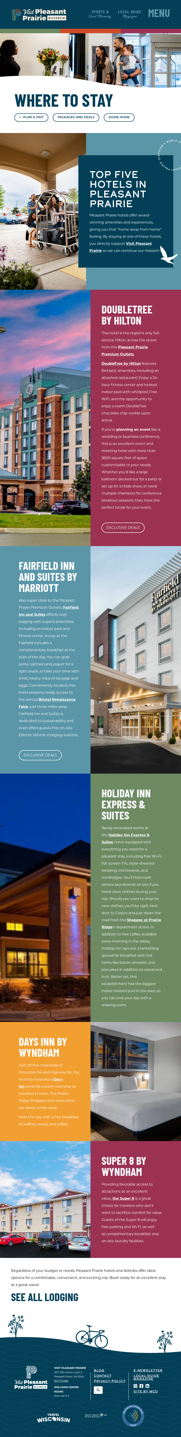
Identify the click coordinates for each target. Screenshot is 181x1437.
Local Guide (129, 14)
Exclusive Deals (123, 527)
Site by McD (146, 1391)
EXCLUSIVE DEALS (40, 755)
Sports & (100, 14)
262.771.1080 (61, 1380)
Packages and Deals (76, 117)
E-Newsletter (148, 1370)
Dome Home (119, 117)
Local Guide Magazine (146, 1377)
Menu (159, 14)
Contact (102, 1376)
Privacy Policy (110, 1381)
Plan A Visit (33, 117)
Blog (99, 1370)
